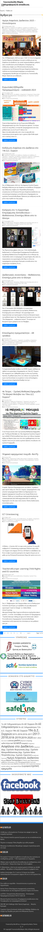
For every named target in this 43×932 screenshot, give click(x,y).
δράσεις (16, 764)
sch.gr (4, 879)
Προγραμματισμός (21, 95)
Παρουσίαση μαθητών (12, 460)
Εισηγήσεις (5, 158)
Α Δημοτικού (7, 27)
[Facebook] (22, 927)
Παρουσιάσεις (10, 224)
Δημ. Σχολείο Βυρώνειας (13, 749)
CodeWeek (10, 741)
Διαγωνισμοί (23, 458)
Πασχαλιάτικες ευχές (12, 762)
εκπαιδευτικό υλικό (24, 764)
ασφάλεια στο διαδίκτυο (29, 27)
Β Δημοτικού (13, 340)
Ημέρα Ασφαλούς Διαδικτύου (30, 30)
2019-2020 (27, 737)
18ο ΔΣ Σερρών (20, 730)
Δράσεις (4, 341)
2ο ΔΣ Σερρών (28, 724)
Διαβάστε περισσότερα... (10, 79)
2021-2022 (37, 738)
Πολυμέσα (21, 460)
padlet (17, 740)
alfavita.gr (6, 827)
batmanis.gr (6, 916)
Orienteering (7, 519)
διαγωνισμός (10, 764)
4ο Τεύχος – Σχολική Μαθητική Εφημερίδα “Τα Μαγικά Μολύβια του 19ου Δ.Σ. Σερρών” (21, 394)
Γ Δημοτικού (11, 29)
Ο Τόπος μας (26, 760)
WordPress (16, 924)
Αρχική (2, 10)
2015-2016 (17, 734)
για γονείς (17, 29)
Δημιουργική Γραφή (28, 403)
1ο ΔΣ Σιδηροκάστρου (11, 724)
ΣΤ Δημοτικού (20, 32)
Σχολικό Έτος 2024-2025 (31, 32)
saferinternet (7, 743)
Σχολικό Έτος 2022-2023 (14, 159)
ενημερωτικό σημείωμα (34, 764)
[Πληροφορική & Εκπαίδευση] (21, 3)
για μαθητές (23, 29)
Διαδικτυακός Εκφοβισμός (8, 30)
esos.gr (5, 852)
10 (20, 633)
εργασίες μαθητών (13, 158)
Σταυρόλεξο (4, 764)
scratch (17, 743)
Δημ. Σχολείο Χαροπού (21, 755)
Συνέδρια (16, 224)
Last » (28, 633)
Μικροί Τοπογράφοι (13, 760)
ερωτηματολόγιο (16, 766)
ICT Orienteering (10, 514)
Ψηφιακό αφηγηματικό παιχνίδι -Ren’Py (20, 454)
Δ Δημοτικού (30, 29)
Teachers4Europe (8, 576)
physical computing (26, 741)
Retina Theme (33, 924)
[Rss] (21, 927)
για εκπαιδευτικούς (8, 94)
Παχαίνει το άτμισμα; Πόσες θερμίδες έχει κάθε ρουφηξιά (17, 842)
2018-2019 (14, 737)
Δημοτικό (35, 29)
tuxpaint (25, 743)
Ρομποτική (33, 762)
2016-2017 (27, 734)
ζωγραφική (26, 766)
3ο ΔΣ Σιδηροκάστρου (28, 727)
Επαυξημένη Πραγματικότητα (21, 341)
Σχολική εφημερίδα (30, 404)
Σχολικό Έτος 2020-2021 (8, 343)
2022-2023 (4, 741)
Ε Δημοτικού (19, 30)
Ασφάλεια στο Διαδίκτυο (16, 27)
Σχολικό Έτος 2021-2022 (20, 283)
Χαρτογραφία (19, 343)
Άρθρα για (12, 401)
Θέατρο (3, 760)
